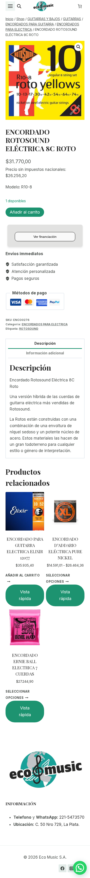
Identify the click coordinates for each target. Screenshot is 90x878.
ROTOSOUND (28, 328)
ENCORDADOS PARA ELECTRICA (45, 324)
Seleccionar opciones (58, 578)
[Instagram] (71, 868)
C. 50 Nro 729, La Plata (56, 824)
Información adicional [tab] (45, 353)
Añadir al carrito (25, 212)
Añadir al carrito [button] (23, 575)
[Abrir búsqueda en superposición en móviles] (19, 6)
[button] (78, 47)
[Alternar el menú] (10, 6)
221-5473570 (71, 817)
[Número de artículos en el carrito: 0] (80, 6)
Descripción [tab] (45, 343)
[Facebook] (62, 868)
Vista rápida (25, 595)
